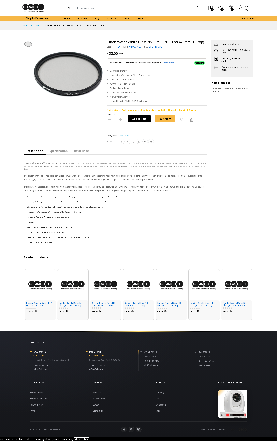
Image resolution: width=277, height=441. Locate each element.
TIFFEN (117, 46)
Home (67, 18)
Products (82, 18)
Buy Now (165, 118)
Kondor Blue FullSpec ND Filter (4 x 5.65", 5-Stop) (202, 304)
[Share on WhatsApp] (139, 141)
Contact (141, 18)
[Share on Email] (145, 141)
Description (35, 151)
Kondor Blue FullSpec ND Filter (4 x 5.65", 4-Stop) (234, 304)
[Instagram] (131, 429)
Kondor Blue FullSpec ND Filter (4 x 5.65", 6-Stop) (169, 304)
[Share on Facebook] (122, 141)
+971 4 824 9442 (151, 361)
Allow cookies (81, 439)
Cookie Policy (67, 439)
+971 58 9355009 (41, 365)
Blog (97, 18)
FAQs (126, 18)
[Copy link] (151, 141)
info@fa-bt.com (96, 369)
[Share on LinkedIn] (133, 141)
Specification (58, 151)
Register (248, 9)
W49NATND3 (135, 46)
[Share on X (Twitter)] (128, 141)
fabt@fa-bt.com (40, 369)
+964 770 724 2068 (98, 365)
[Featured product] (232, 404)
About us (111, 18)
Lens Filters (124, 135)
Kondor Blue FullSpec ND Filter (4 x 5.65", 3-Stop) (71, 304)
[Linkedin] (139, 429)
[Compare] (191, 119)
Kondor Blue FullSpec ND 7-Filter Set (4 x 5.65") (39, 304)
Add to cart (139, 118)
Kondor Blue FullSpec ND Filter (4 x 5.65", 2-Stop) (103, 304)
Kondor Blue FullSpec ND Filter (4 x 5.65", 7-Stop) (136, 304)
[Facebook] (124, 429)
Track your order (247, 18)
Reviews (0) (81, 151)
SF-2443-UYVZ (156, 46)
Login (247, 6)
